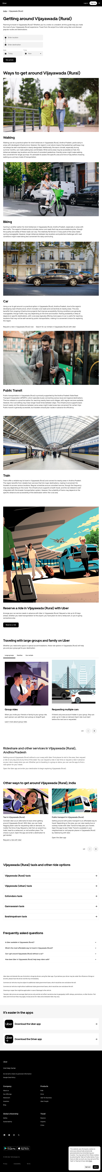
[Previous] (88, 730)
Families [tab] (19, 655)
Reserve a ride (11, 625)
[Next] (94, 730)
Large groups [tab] (9, 655)
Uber (4, 3)
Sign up (93, 3)
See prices (9, 60)
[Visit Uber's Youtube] (9, 1135)
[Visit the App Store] (23, 1148)
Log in (86, 3)
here (90, 1161)
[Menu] (99, 3)
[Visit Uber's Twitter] (18, 1135)
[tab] (36, 655)
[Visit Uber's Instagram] (14, 1135)
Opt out (87, 1167)
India (5, 11)
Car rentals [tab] (29, 655)
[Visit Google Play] (10, 1148)
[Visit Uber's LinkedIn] (4, 1135)
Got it (96, 1167)
